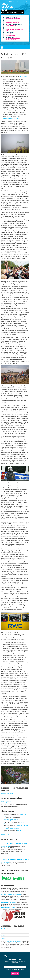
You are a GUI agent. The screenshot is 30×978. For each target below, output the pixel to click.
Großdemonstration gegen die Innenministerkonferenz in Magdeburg (13, 819)
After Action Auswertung (22, 825)
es (23, 1)
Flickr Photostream (5, 929)
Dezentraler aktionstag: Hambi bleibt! (14, 30)
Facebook (3, 938)
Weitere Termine (5, 834)
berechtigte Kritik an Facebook (14, 941)
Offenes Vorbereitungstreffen (12, 830)
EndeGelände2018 (7, 6)
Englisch (15, 969)
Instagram (3, 935)
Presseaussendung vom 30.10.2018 (15, 860)
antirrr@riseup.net (5, 907)
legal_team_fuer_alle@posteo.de (9, 894)
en (13, 1)
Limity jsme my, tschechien (12, 18)
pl (20, 1)
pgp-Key (19, 894)
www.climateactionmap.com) (11, 118)
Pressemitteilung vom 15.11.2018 (14, 844)
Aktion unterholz (10, 25)
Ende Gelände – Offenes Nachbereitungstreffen (15, 827)
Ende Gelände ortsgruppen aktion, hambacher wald (15, 34)
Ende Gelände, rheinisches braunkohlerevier (12, 39)
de (10, 1)
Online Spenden (6, 802)
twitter (2, 932)
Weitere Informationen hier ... (8, 793)
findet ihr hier (23, 76)
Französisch (22, 969)
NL (26, 1)
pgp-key (13, 907)
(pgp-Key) (14, 902)
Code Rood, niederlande (12, 22)
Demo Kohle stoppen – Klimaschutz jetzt (15, 815)
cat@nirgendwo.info (6, 902)
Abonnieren (15, 973)
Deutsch (9, 969)
